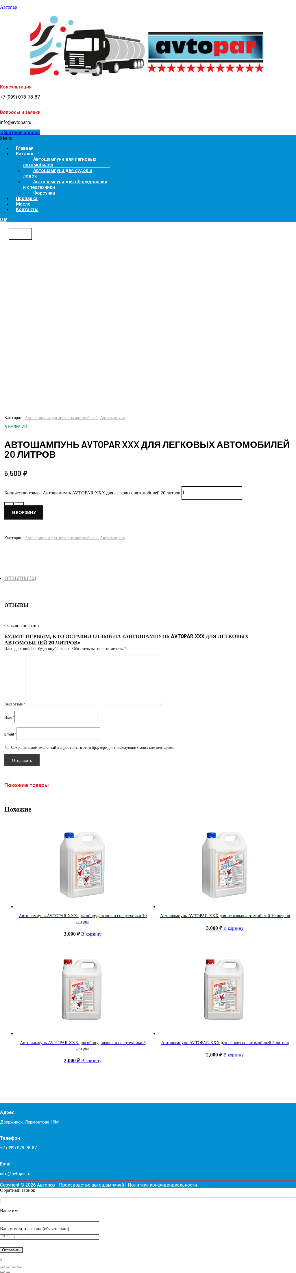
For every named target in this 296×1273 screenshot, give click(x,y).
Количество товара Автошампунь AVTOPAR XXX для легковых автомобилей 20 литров (92, 492)
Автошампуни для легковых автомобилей (59, 161)
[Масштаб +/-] (2, 1267)
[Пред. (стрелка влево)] (2, 1272)
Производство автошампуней (91, 1185)
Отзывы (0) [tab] (20, 578)
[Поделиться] (14, 1267)
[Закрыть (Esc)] (19, 1267)
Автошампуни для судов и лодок (57, 173)
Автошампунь (112, 417)
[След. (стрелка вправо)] (8, 1272)
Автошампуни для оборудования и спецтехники (65, 184)
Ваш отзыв (14, 703)
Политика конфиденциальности (162, 1185)
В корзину (24, 512)
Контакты (27, 209)
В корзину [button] (91, 934)
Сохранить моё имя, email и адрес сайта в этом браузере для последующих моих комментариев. (93, 747)
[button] (148, 138)
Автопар (8, 7)
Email (10, 733)
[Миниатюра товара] (20, 234)
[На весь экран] (8, 1267)
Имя (9, 717)
